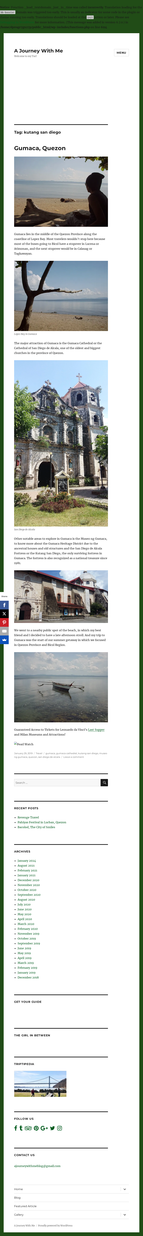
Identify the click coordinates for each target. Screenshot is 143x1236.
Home (18, 1189)
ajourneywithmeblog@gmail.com (37, 1166)
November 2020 (29, 885)
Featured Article (25, 1206)
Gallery (19, 1214)
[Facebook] (4, 605)
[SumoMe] (4, 639)
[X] (4, 613)
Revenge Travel (28, 817)
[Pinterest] (4, 622)
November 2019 (28, 933)
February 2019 (27, 967)
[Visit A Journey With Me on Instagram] (59, 1129)
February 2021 (27, 870)
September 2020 (29, 894)
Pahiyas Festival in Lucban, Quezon (42, 822)
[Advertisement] (72, 98)
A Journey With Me (38, 51)
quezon (32, 757)
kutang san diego (88, 753)
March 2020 (26, 924)
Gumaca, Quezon (40, 148)
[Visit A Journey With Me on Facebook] (15, 1129)
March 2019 (26, 963)
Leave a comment (73, 757)
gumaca (50, 753)
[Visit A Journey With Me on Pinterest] (36, 1129)
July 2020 (24, 904)
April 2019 (25, 958)
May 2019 (24, 953)
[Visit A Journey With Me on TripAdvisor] (28, 1129)
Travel (39, 753)
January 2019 (27, 972)
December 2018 (28, 977)
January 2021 (26, 875)
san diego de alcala (49, 757)
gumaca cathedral (66, 753)
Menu (121, 52)
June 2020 (25, 909)
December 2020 (28, 880)
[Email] (4, 631)
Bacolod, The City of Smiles (36, 827)
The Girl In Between (32, 1035)
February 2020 (28, 929)
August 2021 (26, 865)
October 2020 (27, 890)
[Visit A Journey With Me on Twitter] (52, 1129)
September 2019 (29, 943)
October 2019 (27, 938)
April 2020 (25, 919)
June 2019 (24, 948)
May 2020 (24, 914)
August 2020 (26, 899)
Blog (17, 1197)
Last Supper (96, 729)
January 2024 (27, 860)
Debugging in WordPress (17, 22)
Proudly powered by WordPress (55, 1225)
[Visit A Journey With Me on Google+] (44, 1129)
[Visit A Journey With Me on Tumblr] (20, 1129)
